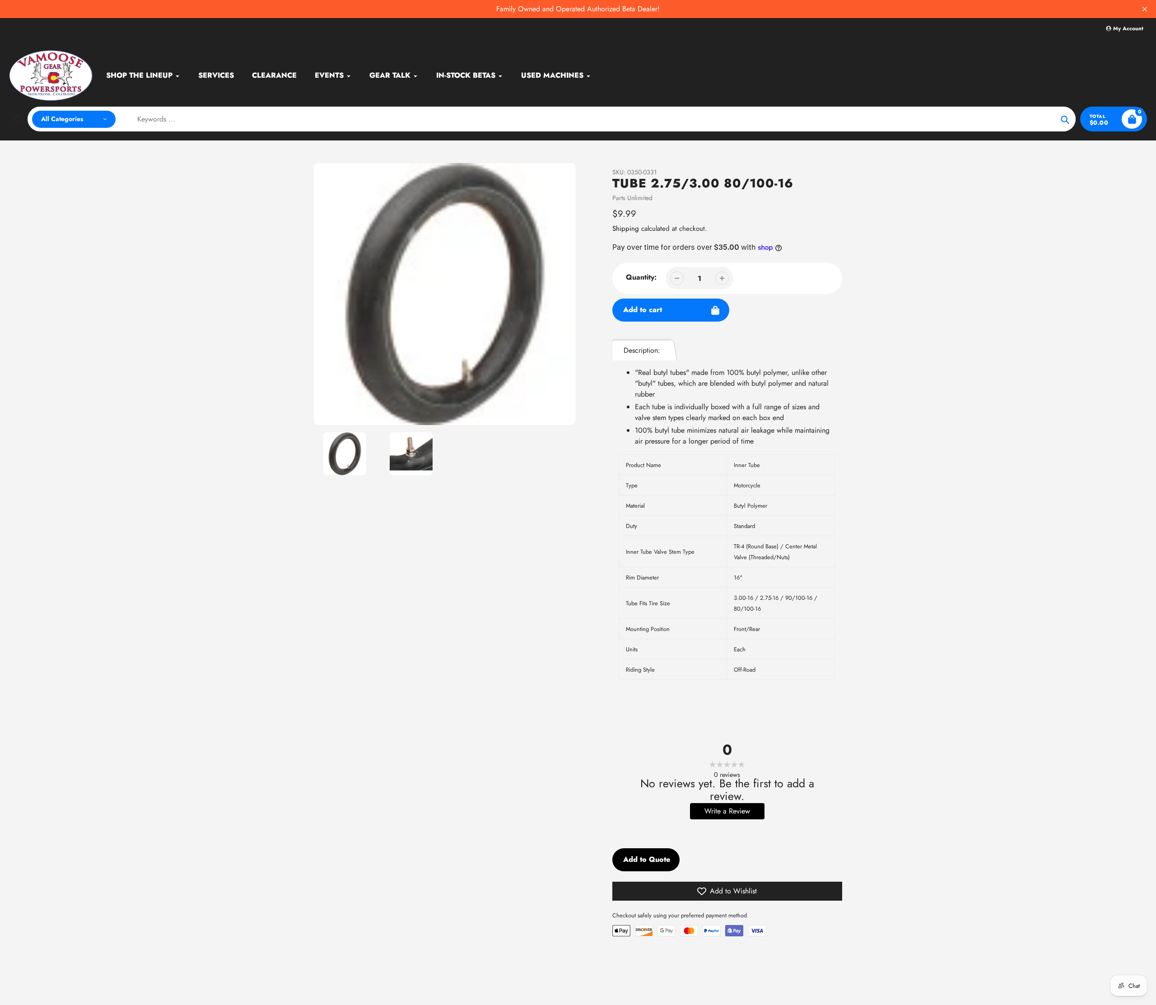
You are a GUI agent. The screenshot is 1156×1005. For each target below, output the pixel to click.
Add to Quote (646, 859)
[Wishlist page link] (18, 119)
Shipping (625, 229)
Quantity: (641, 277)
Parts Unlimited (632, 197)
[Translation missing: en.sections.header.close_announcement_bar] (1144, 9)
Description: (642, 350)
